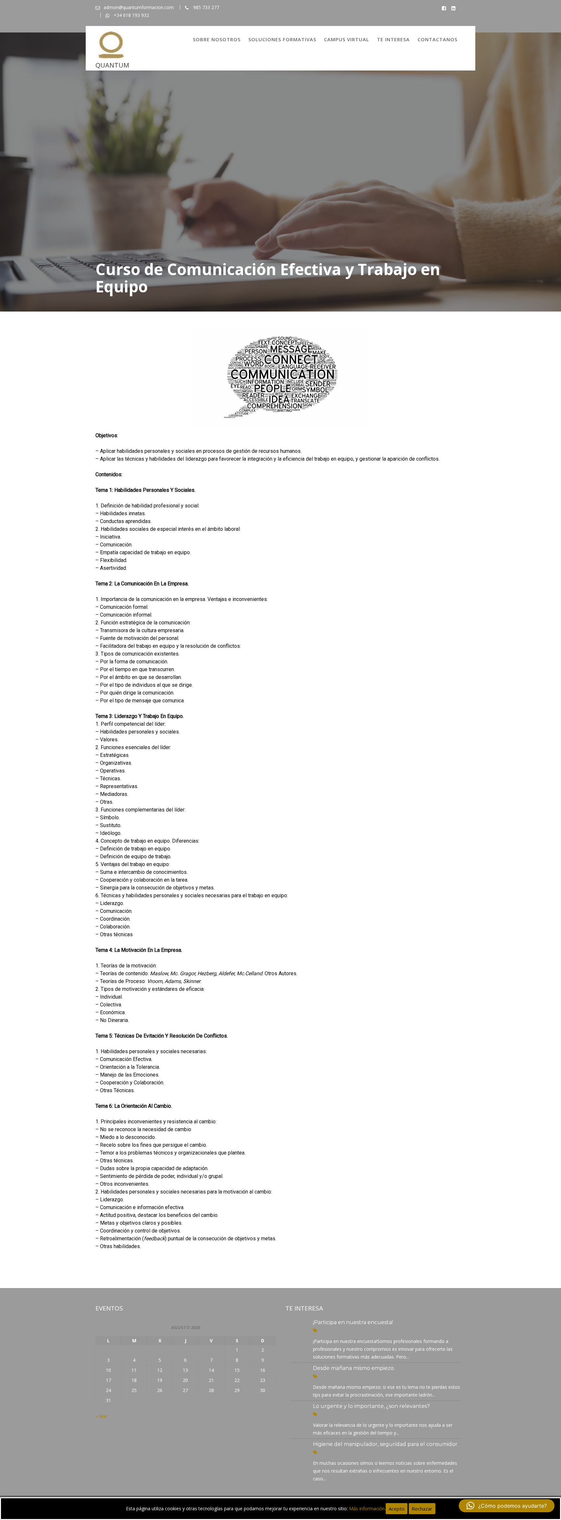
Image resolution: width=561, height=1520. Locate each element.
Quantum (112, 65)
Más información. (367, 1508)
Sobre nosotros (217, 39)
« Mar (101, 1416)
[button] (507, 1505)
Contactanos (437, 39)
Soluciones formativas (282, 39)
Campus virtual (346, 39)
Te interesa (393, 39)
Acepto (397, 1508)
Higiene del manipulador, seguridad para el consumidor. (385, 1444)
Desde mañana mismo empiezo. (354, 1368)
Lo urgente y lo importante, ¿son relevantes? (371, 1406)
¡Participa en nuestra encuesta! (353, 1322)
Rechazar (422, 1508)
